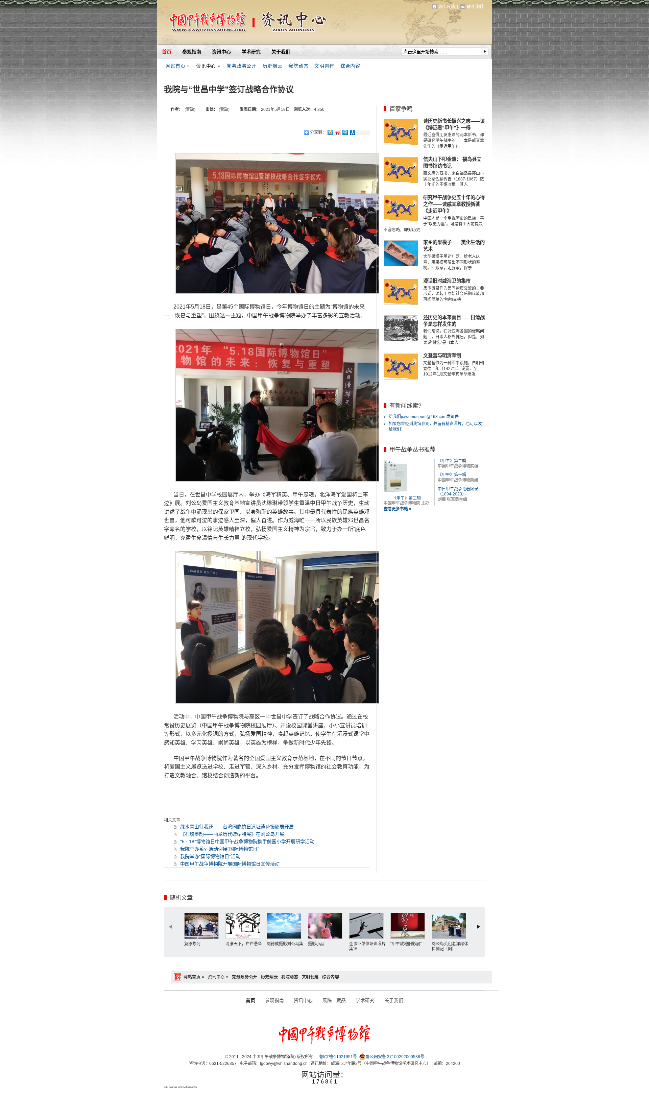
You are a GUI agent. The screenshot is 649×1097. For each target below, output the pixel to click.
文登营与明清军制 (442, 355)
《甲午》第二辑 (452, 461)
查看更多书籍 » (397, 509)
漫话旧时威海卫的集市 (447, 281)
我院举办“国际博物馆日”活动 (210, 856)
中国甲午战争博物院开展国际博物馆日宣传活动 (230, 864)
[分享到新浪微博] (337, 132)
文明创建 (324, 66)
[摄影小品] (327, 926)
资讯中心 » (208, 66)
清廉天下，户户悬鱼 (243, 944)
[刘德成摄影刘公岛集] (286, 926)
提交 (484, 51)
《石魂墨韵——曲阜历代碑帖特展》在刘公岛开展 (232, 834)
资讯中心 (221, 51)
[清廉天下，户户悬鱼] (244, 926)
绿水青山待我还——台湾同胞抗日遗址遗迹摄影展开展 (237, 826)
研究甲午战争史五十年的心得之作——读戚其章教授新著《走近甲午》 (454, 204)
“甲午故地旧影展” (406, 944)
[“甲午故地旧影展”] (409, 926)
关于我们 (280, 51)
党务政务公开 (241, 66)
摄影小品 (316, 944)
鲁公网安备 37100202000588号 (395, 1056)
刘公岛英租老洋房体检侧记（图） (450, 947)
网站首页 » (178, 66)
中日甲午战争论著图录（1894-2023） (458, 492)
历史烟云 (273, 66)
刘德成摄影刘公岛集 (285, 944)
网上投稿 (447, 6)
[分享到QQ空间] (330, 132)
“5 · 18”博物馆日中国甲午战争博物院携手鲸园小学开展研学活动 (247, 841)
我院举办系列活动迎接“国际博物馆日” (219, 849)
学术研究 (251, 51)
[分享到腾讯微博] (344, 132)
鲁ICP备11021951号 (338, 1056)
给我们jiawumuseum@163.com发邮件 (424, 416)
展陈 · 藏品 (334, 1000)
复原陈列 (192, 944)
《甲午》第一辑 (452, 474)
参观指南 (191, 51)
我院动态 (298, 66)
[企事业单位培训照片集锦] (368, 926)
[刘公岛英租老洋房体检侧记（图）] (451, 926)
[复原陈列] (203, 926)
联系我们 (475, 6)
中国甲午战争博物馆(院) (236, 23)
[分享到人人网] (352, 132)
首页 (166, 51)
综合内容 (350, 66)
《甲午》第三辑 (406, 498)
